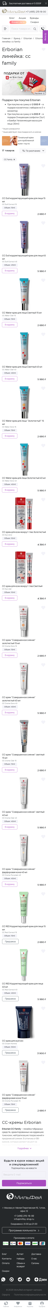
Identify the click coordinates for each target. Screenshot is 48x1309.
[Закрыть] (46, 3)
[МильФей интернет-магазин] (13, 10)
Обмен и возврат (21, 1265)
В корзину (10, 213)
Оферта (6, 1294)
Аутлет (20, 1254)
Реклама (39, 93)
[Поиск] (35, 28)
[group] (19, 141)
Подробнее (23, 1148)
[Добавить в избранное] (43, 49)
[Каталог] (5, 28)
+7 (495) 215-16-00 (36, 12)
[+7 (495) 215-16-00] (42, 28)
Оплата (5, 1263)
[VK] (28, 1279)
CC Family (9, 159)
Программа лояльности (22, 1230)
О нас (34, 1258)
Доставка (36, 1254)
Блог (4, 1254)
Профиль (42, 1306)
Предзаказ (10, 941)
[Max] (11, 1279)
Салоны (35, 1263)
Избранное (18, 1306)
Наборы (20, 1258)
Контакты (6, 1258)
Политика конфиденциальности (30, 1294)
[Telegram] (20, 1279)
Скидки (5, 1270)
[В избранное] (43, 166)
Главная (6, 1306)
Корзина (30, 1306)
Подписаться (24, 1183)
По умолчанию (33, 150)
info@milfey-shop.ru (24, 1219)
